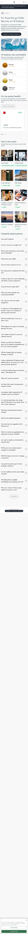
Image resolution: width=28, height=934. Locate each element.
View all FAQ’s (14, 496)
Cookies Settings (14, 927)
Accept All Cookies (14, 931)
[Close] (26, 920)
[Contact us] (23, 2)
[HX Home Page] (14, 2)
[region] (14, 123)
